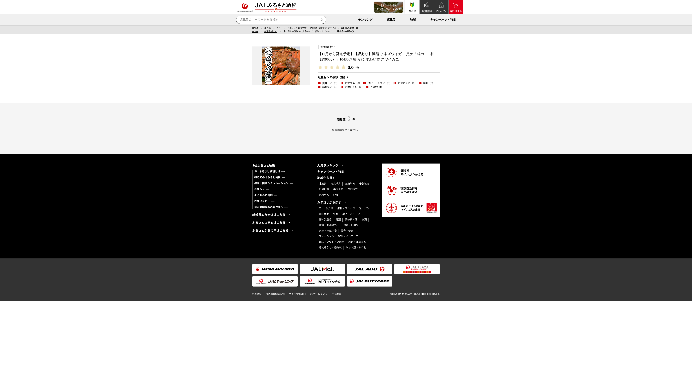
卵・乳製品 (325, 219)
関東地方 (350, 183)
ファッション (326, 236)
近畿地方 (324, 189)
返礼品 (391, 19)
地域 (413, 19)
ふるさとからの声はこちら (270, 230)
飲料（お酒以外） (329, 225)
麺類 (338, 219)
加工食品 (324, 214)
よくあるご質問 (263, 195)
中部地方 (364, 183)
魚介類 (267, 28)
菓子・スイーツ (351, 214)
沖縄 (335, 194)
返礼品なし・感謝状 (330, 247)
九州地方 (324, 194)
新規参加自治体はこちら (269, 214)
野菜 (335, 214)
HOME (255, 28)
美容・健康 (347, 230)
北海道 (323, 183)
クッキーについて (318, 294)
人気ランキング (327, 165)
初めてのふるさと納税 (267, 177)
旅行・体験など (357, 241)
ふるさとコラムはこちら (269, 222)
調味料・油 (351, 219)
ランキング (365, 19)
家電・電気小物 (328, 230)
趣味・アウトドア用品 (331, 241)
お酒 (364, 219)
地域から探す (326, 178)
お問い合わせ (262, 201)
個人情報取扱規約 (275, 294)
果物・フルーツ (346, 208)
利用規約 (256, 294)
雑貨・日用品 (350, 225)
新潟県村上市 (270, 31)
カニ (278, 28)
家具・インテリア (348, 236)
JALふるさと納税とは (267, 171)
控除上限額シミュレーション (271, 183)
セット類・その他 (356, 247)
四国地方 (352, 189)
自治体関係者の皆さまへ (268, 207)
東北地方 (336, 183)
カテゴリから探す (329, 202)
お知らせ (259, 189)
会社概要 (336, 294)
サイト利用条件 (296, 294)
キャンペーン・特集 (443, 19)
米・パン (364, 208)
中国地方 (338, 189)
